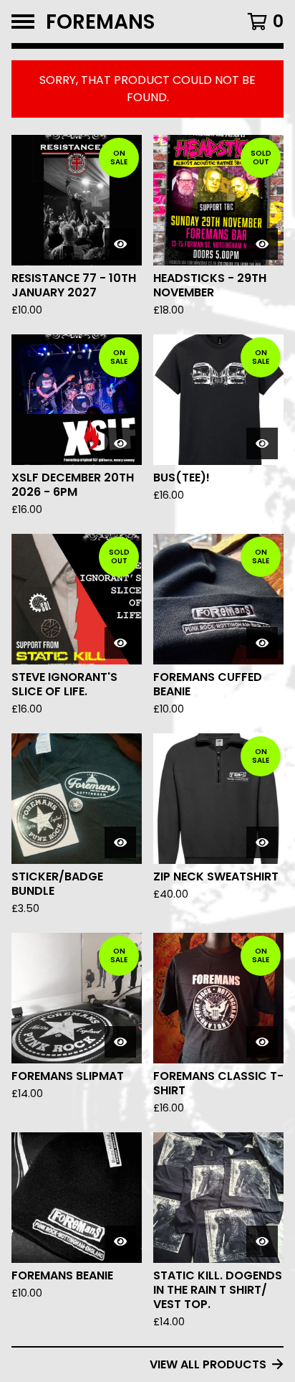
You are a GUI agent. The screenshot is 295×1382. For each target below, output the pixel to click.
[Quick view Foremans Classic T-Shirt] (262, 1042)
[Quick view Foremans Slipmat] (120, 1042)
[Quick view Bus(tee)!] (262, 443)
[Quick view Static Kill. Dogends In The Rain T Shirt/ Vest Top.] (262, 1241)
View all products (208, 1364)
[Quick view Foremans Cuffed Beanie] (262, 643)
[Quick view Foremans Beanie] (120, 1241)
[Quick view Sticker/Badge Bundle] (120, 842)
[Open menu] (22, 21)
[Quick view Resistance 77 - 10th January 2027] (120, 244)
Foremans (100, 21)
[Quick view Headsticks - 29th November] (262, 244)
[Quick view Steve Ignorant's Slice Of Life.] (120, 643)
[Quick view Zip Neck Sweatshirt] (262, 842)
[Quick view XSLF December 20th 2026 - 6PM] (120, 443)
